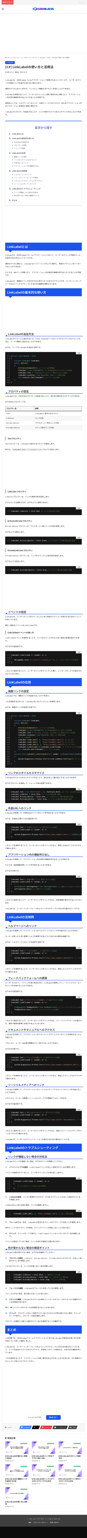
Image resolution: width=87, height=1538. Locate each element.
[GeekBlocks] (43, 8)
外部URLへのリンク (21, 163)
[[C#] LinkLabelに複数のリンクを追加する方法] (16, 1470)
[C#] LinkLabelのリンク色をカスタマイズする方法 (70, 1480)
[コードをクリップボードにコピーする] (79, 357)
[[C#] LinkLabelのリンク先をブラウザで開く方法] (43, 1447)
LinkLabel (41, 57)
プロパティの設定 (20, 145)
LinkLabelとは (18, 133)
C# (14, 57)
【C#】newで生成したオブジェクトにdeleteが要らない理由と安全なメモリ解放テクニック (45, 2)
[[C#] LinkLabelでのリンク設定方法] (70, 1447)
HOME (29, 1522)
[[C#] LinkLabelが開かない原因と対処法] (16, 1447)
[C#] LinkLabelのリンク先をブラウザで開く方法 (43, 1457)
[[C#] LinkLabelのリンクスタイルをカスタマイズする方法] (43, 1470)
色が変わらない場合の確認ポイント (26, 195)
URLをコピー (53, 1417)
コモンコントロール (30, 57)
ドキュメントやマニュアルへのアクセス (28, 181)
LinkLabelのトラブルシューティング (26, 188)
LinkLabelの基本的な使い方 (23, 138)
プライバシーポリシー (40, 1522)
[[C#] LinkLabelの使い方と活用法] (16, 1493)
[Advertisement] (43, 34)
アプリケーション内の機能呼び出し (26, 166)
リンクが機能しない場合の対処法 (26, 192)
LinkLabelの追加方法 (21, 142)
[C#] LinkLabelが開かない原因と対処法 (16, 1457)
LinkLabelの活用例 (19, 171)
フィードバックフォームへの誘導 (26, 177)
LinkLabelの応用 (18, 153)
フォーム (19, 57)
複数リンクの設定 (20, 157)
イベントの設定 (19, 148)
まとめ (14, 200)
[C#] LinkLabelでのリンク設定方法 (70, 1457)
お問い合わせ (54, 1522)
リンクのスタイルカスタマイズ (25, 160)
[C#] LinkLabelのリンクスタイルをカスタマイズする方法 (43, 1480)
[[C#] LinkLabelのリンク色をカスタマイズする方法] (70, 1470)
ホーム (9, 57)
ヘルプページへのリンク (22, 174)
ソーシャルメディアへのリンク (25, 184)
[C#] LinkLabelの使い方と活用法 (16, 1503)
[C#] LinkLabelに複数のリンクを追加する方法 (16, 1480)
